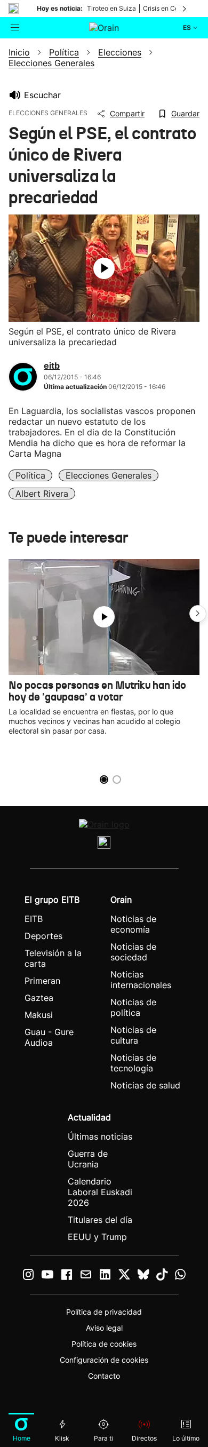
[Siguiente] (185, 8)
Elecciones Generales (108, 475)
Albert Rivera (41, 493)
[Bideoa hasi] (104, 268)
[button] (197, 613)
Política (30, 475)
